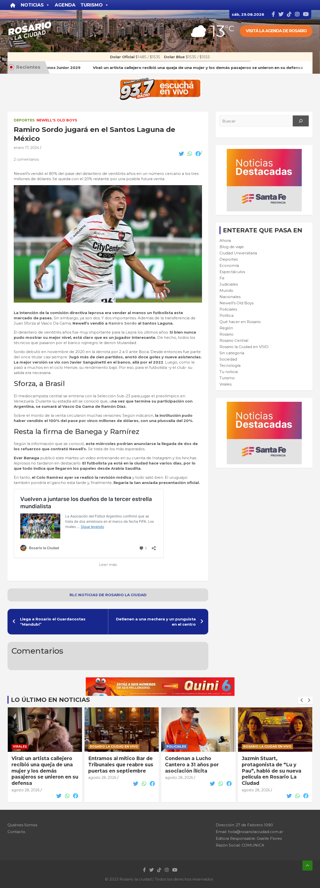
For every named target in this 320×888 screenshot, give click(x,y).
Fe (222, 278)
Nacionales (230, 296)
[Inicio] (13, 5)
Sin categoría (232, 353)
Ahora (225, 240)
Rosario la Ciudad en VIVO (244, 346)
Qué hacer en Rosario (240, 321)
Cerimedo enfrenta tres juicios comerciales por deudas (271, 765)
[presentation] (301, 700)
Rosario (227, 334)
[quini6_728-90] (160, 680)
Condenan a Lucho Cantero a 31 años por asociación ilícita (115, 765)
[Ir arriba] (307, 866)
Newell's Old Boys (56, 120)
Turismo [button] (91, 5)
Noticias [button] (32, 5)
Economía (229, 265)
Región (226, 328)
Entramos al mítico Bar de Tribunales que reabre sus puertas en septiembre (44, 765)
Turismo (227, 378)
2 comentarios (26, 159)
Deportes (24, 120)
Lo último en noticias (50, 699)
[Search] (301, 120)
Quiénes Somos (22, 825)
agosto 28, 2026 (26, 777)
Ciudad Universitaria (238, 253)
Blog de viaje (232, 246)
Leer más (108, 564)
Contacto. (17, 831)
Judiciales (229, 284)
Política (227, 315)
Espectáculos (232, 271)
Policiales (228, 309)
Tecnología (230, 365)
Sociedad (228, 359)
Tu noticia (229, 371)
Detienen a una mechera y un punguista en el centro (156, 622)
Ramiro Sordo (122, 323)
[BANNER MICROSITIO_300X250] (264, 151)
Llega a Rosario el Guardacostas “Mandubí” (53, 622)
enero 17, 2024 (26, 147)
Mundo (226, 290)
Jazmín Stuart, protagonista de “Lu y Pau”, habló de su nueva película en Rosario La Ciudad (194, 771)
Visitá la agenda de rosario (276, 30)
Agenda (65, 5)
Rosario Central (234, 340)
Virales (226, 384)
